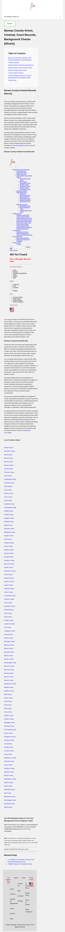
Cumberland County (10, 507)
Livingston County (9, 631)
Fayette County (8, 535)
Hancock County (9, 564)
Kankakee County (9, 606)
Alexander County (9, 451)
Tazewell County (9, 761)
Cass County (8, 475)
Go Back (9, 23)
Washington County (10, 779)
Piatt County (8, 705)
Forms (12, 908)
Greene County (8, 553)
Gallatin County (8, 550)
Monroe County (8, 680)
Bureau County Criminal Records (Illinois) (20, 65)
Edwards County (9, 528)
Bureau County (8, 465)
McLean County (9, 669)
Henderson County (9, 571)
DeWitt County (8, 511)
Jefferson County (9, 588)
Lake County (8, 617)
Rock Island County (10, 729)
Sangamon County (9, 736)
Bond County (8, 454)
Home (12, 889)
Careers (12, 913)
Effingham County (9, 532)
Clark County (8, 486)
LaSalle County (8, 620)
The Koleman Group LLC (32, 16)
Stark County (8, 754)
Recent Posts (12, 80)
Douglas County (9, 518)
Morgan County (8, 687)
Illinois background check (21, 145)
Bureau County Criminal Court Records (20, 67)
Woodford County (9, 803)
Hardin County (8, 567)
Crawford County (9, 504)
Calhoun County (9, 472)
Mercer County (8, 676)
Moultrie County (9, 691)
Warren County (8, 775)
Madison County (9, 645)
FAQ (19, 891)
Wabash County (9, 772)
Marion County (8, 648)
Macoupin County (9, 641)
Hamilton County (9, 560)
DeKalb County (8, 514)
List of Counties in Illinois (15, 73)
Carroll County (8, 468)
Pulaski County (8, 715)
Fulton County (8, 546)
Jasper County (8, 585)
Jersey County (8, 592)
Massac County (8, 659)
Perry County (8, 701)
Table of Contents (13, 62)
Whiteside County (9, 789)
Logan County (8, 634)
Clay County (8, 490)
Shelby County (8, 747)
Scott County (8, 743)
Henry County (8, 574)
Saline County (8, 733)
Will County (7, 793)
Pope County (8, 712)
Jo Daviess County (9, 595)
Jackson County (9, 581)
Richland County (9, 726)
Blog (11, 918)
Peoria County (8, 698)
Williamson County (9, 796)
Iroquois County (9, 578)
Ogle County (8, 694)
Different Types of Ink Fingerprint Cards (20, 864)
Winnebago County (10, 800)
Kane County (8, 602)
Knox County (8, 613)
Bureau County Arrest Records (17, 70)
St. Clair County (9, 751)
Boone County (8, 458)
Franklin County (9, 543)
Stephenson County (10, 758)
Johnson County (9, 599)
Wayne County (8, 782)
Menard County (8, 673)
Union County (8, 765)
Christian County (9, 483)
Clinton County (8, 493)
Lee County (7, 627)
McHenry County (9, 666)
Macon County (8, 638)
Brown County (8, 461)
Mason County (8, 655)
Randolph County (9, 722)
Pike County (8, 708)
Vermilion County (9, 768)
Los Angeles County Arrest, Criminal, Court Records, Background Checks (21, 860)
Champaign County (10, 479)
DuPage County (9, 521)
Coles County (8, 497)
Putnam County (8, 719)
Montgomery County (10, 683)
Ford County (8, 539)
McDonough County (10, 662)
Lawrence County (9, 624)
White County (8, 786)
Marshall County (9, 652)
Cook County (8, 500)
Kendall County (8, 609)
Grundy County (8, 557)
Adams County (8, 447)
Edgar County (8, 525)
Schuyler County (9, 740)
